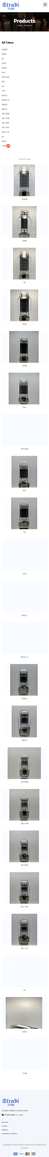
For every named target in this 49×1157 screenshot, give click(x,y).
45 (3, 136)
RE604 (4, 104)
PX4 (3, 72)
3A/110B (5, 118)
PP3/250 (5, 77)
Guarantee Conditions (9, 1133)
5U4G (4, 141)
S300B (4, 49)
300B (4, 54)
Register (5, 1129)
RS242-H (5, 100)
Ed (3, 86)
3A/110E (5, 127)
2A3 (3, 90)
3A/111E (5, 132)
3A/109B (5, 113)
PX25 (4, 63)
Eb (3, 58)
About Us (5, 1122)
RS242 (4, 95)
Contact (4, 1126)
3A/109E (5, 123)
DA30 (4, 68)
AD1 (3, 81)
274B (4, 145)
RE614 (4, 109)
